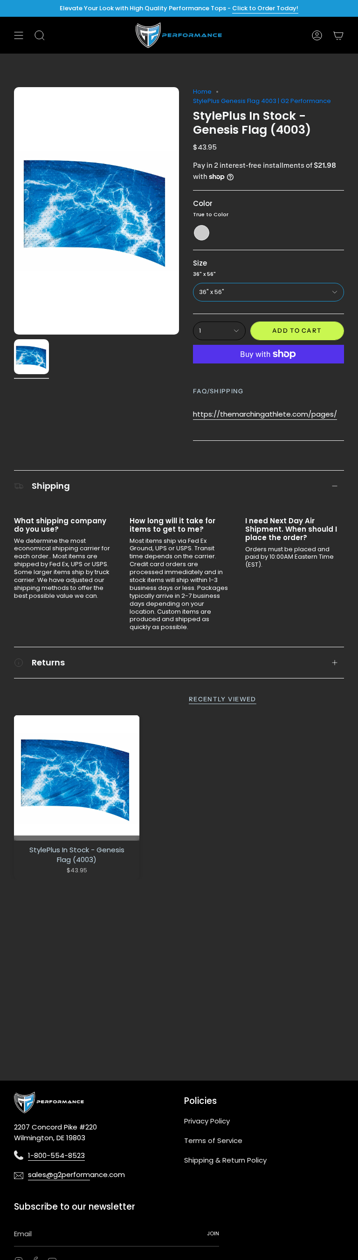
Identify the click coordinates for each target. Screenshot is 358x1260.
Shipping (51, 486)
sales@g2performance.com (59, 1174)
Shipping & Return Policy (225, 1160)
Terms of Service (213, 1140)
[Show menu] (18, 35)
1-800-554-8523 (56, 1155)
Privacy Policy (207, 1121)
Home (202, 91)
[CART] (338, 35)
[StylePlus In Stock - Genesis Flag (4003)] (76, 778)
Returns (48, 662)
